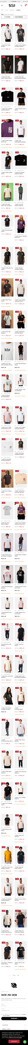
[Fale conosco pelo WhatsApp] (25, 1042)
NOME (2, 1004)
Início (2, 10)
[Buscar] (21, 5)
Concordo (14, 1041)
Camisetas (12, 10)
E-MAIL (2, 1008)
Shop (7, 10)
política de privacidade (15, 1037)
